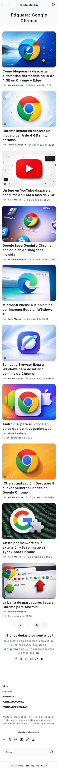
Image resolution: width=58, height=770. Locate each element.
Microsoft (11, 298)
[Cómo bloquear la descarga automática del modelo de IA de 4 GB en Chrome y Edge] (29, 49)
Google (10, 65)
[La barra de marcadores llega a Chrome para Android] (29, 581)
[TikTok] (36, 659)
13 (37, 624)
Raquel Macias (15, 85)
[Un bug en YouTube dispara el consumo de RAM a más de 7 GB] (29, 169)
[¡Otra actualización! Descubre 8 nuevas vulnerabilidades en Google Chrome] (29, 461)
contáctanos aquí (15, 649)
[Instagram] (26, 659)
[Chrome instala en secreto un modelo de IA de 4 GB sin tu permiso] (29, 109)
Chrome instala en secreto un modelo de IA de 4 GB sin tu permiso (26, 135)
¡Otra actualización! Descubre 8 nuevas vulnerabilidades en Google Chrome (28, 487)
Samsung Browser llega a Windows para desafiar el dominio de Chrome (23, 369)
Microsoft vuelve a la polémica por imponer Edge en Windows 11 (27, 309)
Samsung (11, 358)
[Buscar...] (53, 5)
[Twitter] (21, 659)
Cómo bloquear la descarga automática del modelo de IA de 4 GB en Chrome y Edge (28, 75)
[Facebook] (16, 659)
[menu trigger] (6, 5)
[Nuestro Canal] (41, 659)
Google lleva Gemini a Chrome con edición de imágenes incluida (27, 250)
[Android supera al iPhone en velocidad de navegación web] (29, 402)
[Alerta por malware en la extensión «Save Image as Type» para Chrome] (29, 521)
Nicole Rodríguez (17, 145)
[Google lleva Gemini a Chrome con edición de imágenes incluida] (29, 224)
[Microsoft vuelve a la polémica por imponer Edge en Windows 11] (29, 283)
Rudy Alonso (14, 200)
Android (10, 417)
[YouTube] (31, 659)
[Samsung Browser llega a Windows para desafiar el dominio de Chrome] (29, 343)
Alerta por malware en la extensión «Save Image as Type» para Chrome (24, 547)
